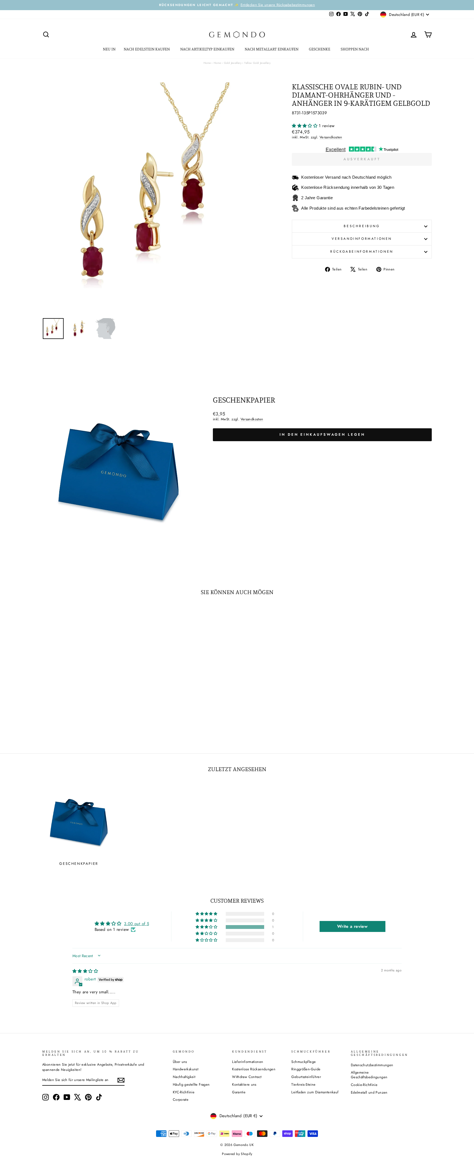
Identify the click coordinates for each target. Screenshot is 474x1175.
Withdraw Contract (246, 1076)
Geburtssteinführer (306, 1076)
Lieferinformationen (247, 1061)
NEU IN (109, 49)
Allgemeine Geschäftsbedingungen (369, 1075)
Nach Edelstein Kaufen (147, 49)
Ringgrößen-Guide (305, 1069)
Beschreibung (362, 226)
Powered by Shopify (237, 1153)
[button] (305, 126)
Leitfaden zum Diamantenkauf (314, 1092)
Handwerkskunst (185, 1069)
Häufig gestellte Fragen (191, 1084)
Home (207, 63)
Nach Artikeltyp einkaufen (207, 49)
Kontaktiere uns (244, 1084)
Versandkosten (331, 137)
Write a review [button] (352, 926)
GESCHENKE (320, 49)
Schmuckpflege (303, 1061)
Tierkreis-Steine (303, 1084)
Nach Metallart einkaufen (272, 49)
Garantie (239, 1092)
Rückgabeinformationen (361, 251)
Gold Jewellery (232, 63)
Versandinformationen (362, 238)
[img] (85, 971)
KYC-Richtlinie (183, 1092)
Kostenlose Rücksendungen (253, 1069)
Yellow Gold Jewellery (257, 63)
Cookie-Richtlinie (364, 1084)
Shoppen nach (355, 49)
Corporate (180, 1099)
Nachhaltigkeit (184, 1076)
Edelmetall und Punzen (369, 1092)
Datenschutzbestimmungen (372, 1065)
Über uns (180, 1061)
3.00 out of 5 (136, 924)
